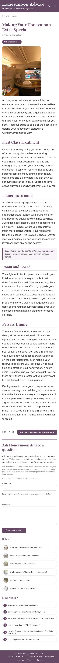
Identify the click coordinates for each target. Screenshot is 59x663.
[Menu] (55, 6)
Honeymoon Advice (23, 4)
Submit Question (14, 530)
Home (4, 16)
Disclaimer (20, 657)
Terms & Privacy (35, 657)
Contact (30, 660)
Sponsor (40, 660)
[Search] (49, 6)
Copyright (49, 657)
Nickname (6, 483)
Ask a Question (10, 42)
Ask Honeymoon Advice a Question (36, 432)
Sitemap (20, 660)
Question (6, 504)
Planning (13, 16)
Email (27, 494)
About (10, 657)
